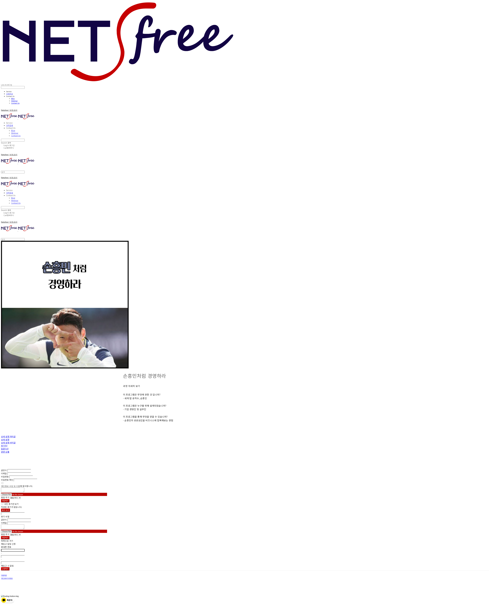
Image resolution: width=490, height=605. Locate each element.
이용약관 (4, 575)
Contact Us (15, 103)
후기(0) (4, 445)
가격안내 (9, 94)
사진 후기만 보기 (11, 503)
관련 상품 (5, 451)
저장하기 (5, 501)
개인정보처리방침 (7, 578)
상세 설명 (5, 439)
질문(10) (5, 448)
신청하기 (5, 569)
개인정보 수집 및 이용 (10, 486)
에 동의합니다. (17, 486)
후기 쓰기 (5, 510)
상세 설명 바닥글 (8, 442)
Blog (13, 98)
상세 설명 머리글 (8, 436)
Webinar (14, 101)
